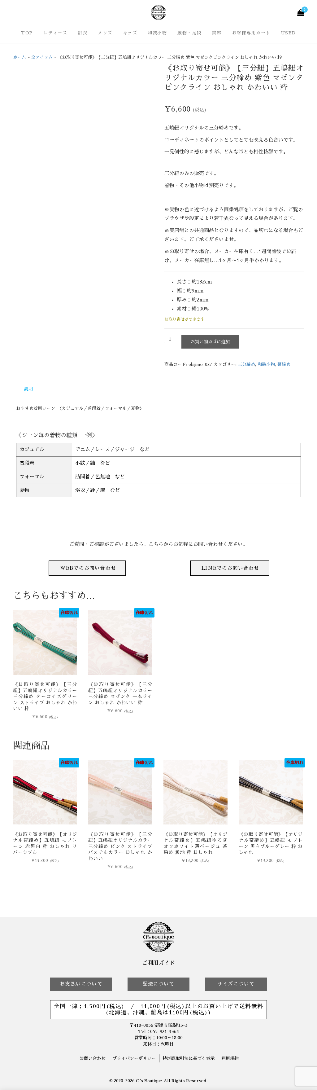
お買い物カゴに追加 (210, 342)
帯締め (283, 364)
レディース (55, 33)
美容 (217, 33)
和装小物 (157, 33)
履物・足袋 (189, 33)
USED (288, 33)
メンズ (105, 33)
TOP (27, 33)
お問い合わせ (93, 1058)
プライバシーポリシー (134, 1058)
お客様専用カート (251, 33)
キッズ (130, 33)
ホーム (19, 57)
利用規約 (230, 1058)
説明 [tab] (28, 389)
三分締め (246, 364)
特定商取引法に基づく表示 (189, 1058)
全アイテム (42, 57)
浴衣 (82, 33)
